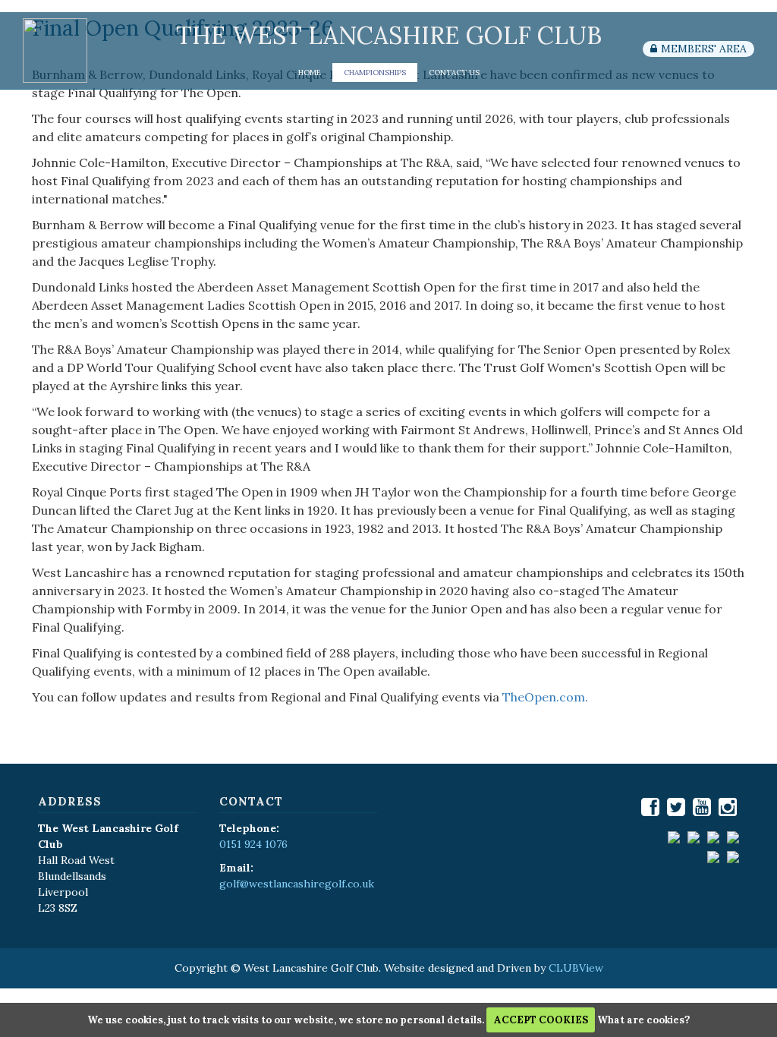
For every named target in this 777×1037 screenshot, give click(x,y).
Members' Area (704, 48)
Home (309, 72)
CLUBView (576, 968)
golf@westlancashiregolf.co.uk (296, 883)
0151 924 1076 (253, 844)
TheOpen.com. (545, 696)
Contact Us (454, 72)
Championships (375, 72)
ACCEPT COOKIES (541, 1019)
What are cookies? (643, 1019)
